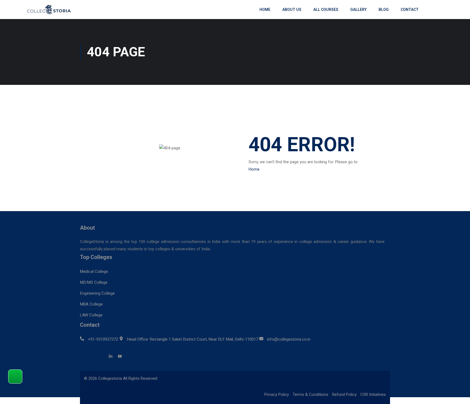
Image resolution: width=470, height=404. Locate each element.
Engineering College (97, 293)
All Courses (325, 9)
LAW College (91, 315)
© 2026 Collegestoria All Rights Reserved (120, 378)
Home (264, 9)
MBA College (91, 304)
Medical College (94, 271)
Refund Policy (344, 394)
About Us (291, 9)
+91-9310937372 (103, 339)
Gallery (358, 9)
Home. (254, 169)
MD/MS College (93, 282)
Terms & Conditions (310, 394)
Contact (410, 9)
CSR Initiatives (373, 394)
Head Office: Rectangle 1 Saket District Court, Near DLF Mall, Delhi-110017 (192, 339)
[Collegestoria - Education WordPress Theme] (51, 9)
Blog (384, 9)
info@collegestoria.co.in (288, 339)
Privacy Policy (276, 394)
